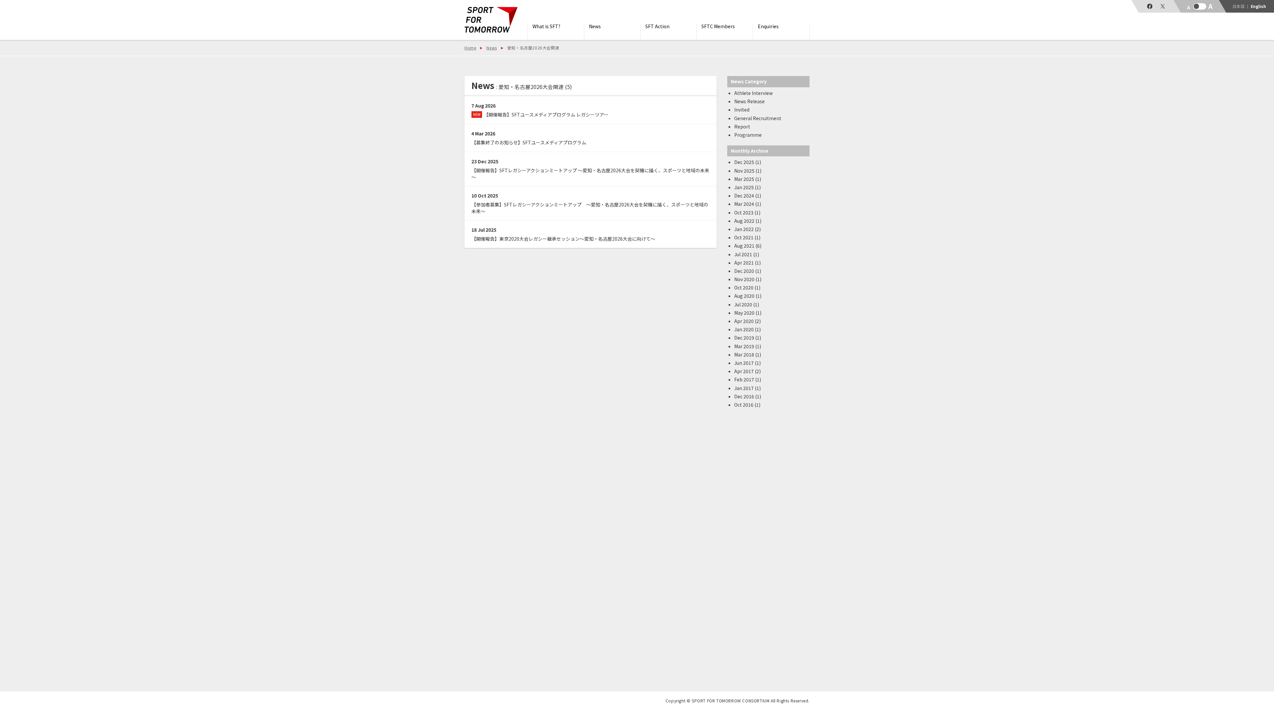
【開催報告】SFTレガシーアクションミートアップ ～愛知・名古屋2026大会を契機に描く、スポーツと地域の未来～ (590, 173)
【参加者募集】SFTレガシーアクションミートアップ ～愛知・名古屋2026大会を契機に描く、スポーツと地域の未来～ (589, 207)
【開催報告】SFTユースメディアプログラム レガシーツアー (540, 114)
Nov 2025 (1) (747, 170)
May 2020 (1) (747, 312)
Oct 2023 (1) (747, 212)
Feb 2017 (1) (747, 379)
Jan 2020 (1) (747, 329)
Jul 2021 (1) (746, 254)
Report (742, 126)
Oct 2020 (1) (747, 287)
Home (470, 47)
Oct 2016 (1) (747, 404)
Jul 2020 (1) (746, 304)
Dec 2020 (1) (747, 271)
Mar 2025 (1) (747, 179)
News (595, 26)
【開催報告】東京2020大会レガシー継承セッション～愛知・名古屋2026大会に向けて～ (563, 238)
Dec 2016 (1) (747, 396)
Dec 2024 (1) (747, 195)
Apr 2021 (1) (747, 262)
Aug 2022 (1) (747, 220)
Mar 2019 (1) (747, 346)
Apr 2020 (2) (747, 321)
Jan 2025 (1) (747, 187)
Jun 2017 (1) (747, 362)
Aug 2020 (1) (747, 295)
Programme (748, 134)
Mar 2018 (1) (747, 354)
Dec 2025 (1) (747, 162)
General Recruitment (757, 118)
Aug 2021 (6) (747, 245)
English (1258, 6)
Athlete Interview (753, 93)
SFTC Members (718, 26)
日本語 (1238, 6)
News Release (749, 101)
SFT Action (657, 26)
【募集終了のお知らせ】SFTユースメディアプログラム (528, 142)
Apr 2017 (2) (747, 371)
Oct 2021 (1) (747, 237)
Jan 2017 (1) (747, 388)
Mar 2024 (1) (747, 203)
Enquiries (768, 26)
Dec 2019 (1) (747, 337)
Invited (741, 109)
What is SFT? (546, 26)
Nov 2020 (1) (747, 279)
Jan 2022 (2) (747, 229)
